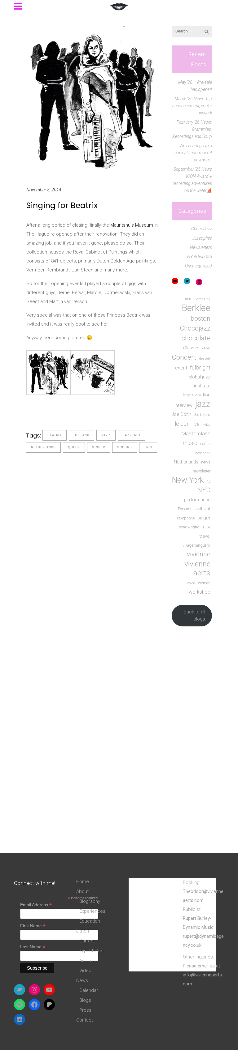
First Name (33, 926)
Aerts (189, 299)
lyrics (206, 425)
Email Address (36, 905)
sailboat (202, 508)
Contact (84, 1020)
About (82, 891)
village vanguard (196, 545)
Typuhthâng (91, 951)
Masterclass (195, 433)
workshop (199, 592)
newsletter (201, 471)
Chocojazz (195, 328)
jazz (106, 435)
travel (204, 536)
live (196, 424)
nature (205, 444)
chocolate (196, 338)
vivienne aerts (197, 568)
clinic (206, 348)
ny (208, 481)
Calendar (88, 990)
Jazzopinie (202, 238)
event (181, 368)
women (204, 583)
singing (124, 447)
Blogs (85, 1000)
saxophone (185, 518)
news (205, 462)
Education (89, 921)
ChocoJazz (201, 228)
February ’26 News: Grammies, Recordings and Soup (192, 129)
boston (200, 318)
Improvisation (196, 395)
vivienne (198, 554)
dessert (204, 358)
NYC (203, 490)
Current (87, 941)
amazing (203, 299)
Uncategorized (198, 265)
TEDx (206, 527)
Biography (89, 901)
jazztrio (131, 435)
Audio (85, 960)
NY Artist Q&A (199, 256)
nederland (202, 453)
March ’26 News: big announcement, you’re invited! (192, 105)
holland (81, 435)
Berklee (196, 308)
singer (98, 447)
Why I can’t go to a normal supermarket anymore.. (193, 152)
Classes (191, 348)
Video (85, 970)
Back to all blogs (194, 615)
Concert (184, 357)
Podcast (185, 508)
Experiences (92, 911)
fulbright (200, 367)
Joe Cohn (181, 414)
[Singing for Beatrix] (92, 99)
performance (197, 499)
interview (183, 405)
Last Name (32, 947)
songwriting (189, 527)
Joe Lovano (202, 415)
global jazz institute (199, 381)
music (190, 443)
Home (82, 881)
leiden (182, 423)
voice (191, 583)
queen (74, 447)
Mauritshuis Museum (131, 225)
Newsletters (201, 247)
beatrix (54, 435)
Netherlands (43, 447)
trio (148, 447)
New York (188, 480)
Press (85, 1010)
